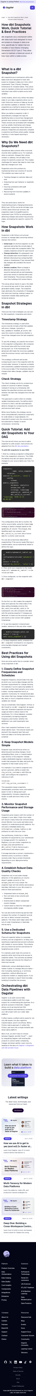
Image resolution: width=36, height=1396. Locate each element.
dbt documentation (21, 446)
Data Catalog (6, 1278)
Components (6, 1289)
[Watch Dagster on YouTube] (20, 1362)
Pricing (4, 1300)
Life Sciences (26, 1284)
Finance (24, 1268)
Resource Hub (26, 1317)
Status (4, 1339)
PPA (18, 1382)
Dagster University (24, 1344)
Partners (5, 1324)
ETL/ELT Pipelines (27, 1288)
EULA (18, 1379)
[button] (32, 8)
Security (18, 1375)
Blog (22, 1321)
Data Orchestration (6, 1273)
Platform (5, 1264)
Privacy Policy (18, 1367)
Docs (23, 1328)
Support (4, 1332)
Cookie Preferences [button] (18, 1386)
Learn (3, 17)
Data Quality (6, 1282)
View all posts (18, 1110)
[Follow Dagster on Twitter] (10, 1362)
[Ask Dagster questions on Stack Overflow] (25, 1362)
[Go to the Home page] (7, 7)
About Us (5, 1317)
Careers (4, 1321)
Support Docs (26, 1332)
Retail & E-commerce (25, 1279)
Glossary (24, 1353)
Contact (4, 1336)
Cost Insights (6, 1285)
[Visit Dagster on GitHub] (5, 1362)
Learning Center (26, 1349)
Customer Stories (27, 1336)
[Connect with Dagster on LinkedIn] (15, 1362)
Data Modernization (26, 1298)
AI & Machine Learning (25, 1292)
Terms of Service (18, 1371)
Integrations (6, 1293)
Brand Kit (5, 1328)
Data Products (26, 1303)
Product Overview (8, 1268)
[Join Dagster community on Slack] (30, 1362)
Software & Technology (25, 1273)
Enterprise (5, 1296)
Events (23, 1324)
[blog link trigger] (18, 1137)
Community (25, 1339)
